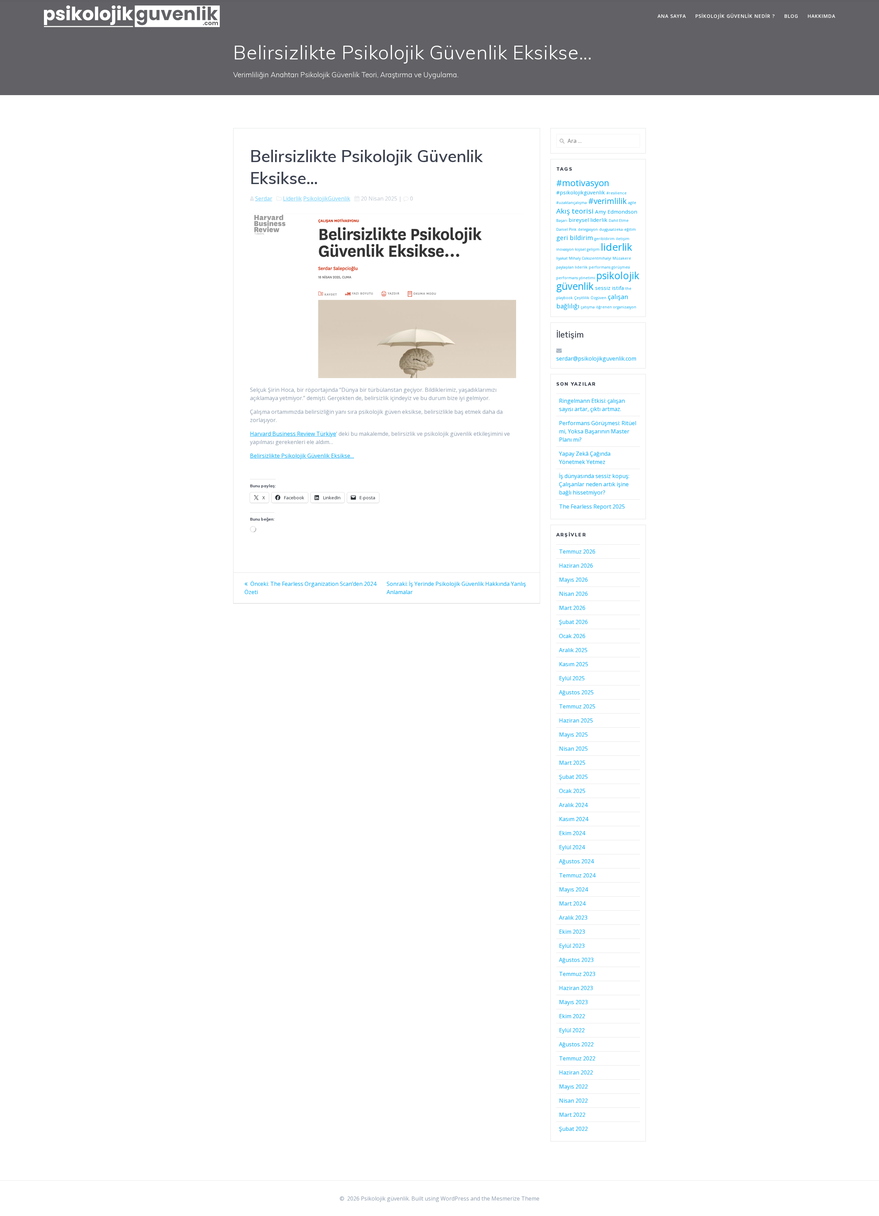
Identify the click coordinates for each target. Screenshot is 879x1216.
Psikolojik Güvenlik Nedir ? (735, 16)
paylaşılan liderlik (571, 267)
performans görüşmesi (609, 267)
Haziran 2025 (576, 720)
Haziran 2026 (576, 565)
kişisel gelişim (587, 249)
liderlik (616, 247)
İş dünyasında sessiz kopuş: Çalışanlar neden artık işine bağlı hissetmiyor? (594, 484)
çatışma (588, 307)
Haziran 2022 (576, 1072)
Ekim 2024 (572, 833)
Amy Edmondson (616, 211)
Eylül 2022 (572, 1030)
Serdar (263, 198)
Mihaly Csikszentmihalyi (590, 258)
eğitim (630, 229)
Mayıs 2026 (573, 579)
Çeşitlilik (581, 297)
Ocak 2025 (572, 791)
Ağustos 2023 (576, 960)
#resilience (616, 193)
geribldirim (604, 238)
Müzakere (622, 258)
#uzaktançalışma (571, 202)
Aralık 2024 (573, 805)
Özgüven (598, 297)
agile (632, 202)
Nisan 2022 (573, 1100)
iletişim (622, 238)
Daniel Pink (566, 229)
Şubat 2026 (573, 622)
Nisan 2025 (573, 748)
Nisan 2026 (573, 594)
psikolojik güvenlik (597, 281)
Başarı (561, 220)
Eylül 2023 (572, 946)
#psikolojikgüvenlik (580, 192)
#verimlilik (607, 201)
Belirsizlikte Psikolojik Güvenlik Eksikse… (302, 455)
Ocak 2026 (572, 636)
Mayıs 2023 (573, 1002)
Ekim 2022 (572, 1016)
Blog (791, 16)
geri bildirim (574, 238)
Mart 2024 (572, 903)
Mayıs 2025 (573, 734)
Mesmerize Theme (515, 1198)
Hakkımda (821, 16)
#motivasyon (582, 183)
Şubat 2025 (573, 777)
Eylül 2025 (572, 678)
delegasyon (588, 229)
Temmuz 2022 (577, 1058)
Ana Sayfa (672, 16)
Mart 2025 (572, 762)
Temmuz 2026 (577, 551)
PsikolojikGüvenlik (326, 198)
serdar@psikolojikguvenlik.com (596, 358)
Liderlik (292, 198)
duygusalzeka (611, 229)
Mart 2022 (572, 1114)
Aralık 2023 (573, 917)
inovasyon (565, 249)
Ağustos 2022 (576, 1044)
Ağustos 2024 (576, 861)
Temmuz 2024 (577, 875)
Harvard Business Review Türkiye (293, 433)
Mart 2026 (572, 608)
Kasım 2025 (573, 664)
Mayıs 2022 (573, 1086)
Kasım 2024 (573, 819)
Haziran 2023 (576, 988)
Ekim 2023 (572, 931)
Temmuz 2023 (577, 974)
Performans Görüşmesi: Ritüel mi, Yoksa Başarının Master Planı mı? (597, 431)
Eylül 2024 (572, 847)
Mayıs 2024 (573, 889)
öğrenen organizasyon (616, 307)
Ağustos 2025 (576, 692)
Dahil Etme (619, 220)
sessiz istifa (609, 287)
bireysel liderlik (588, 219)
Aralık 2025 (573, 650)
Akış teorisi (575, 211)
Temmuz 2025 (577, 706)
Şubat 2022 (573, 1129)
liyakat (562, 258)
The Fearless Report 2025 (592, 506)
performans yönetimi (575, 277)
